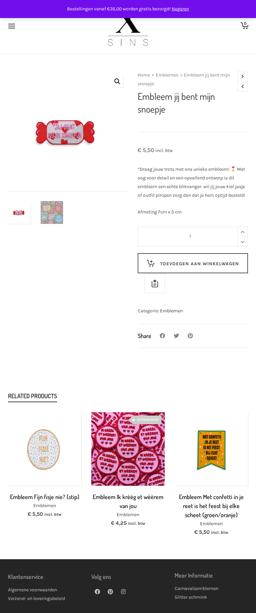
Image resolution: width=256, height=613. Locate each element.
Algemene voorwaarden (32, 590)
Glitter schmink (191, 597)
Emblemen (167, 75)
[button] (117, 81)
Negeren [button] (180, 9)
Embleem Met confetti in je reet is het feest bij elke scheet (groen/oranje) (211, 505)
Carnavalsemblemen (196, 588)
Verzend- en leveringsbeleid (36, 598)
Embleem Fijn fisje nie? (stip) (44, 496)
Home (144, 75)
